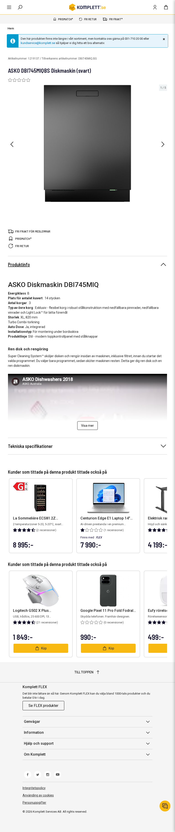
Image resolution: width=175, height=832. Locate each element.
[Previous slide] (12, 144)
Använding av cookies (38, 795)
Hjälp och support (39, 743)
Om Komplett (35, 754)
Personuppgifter (34, 802)
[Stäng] (163, 39)
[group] (87, 143)
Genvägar (32, 721)
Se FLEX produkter (43, 705)
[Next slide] (163, 144)
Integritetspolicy (34, 788)
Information (34, 732)
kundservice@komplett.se (38, 43)
